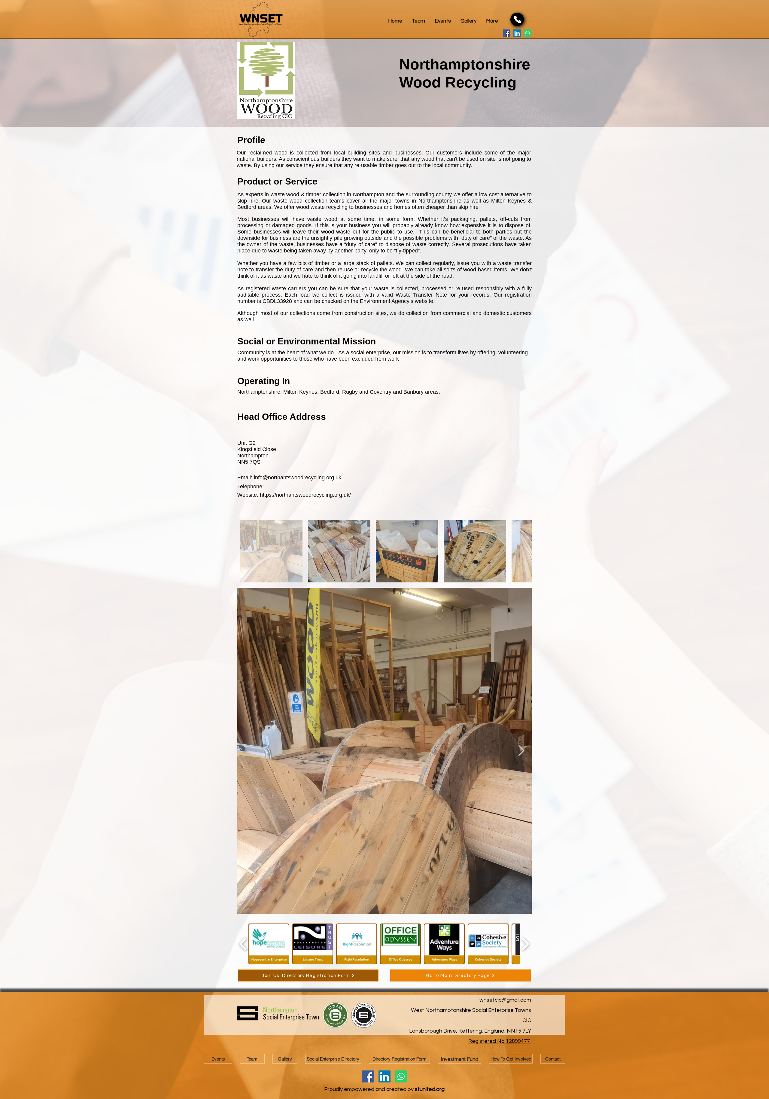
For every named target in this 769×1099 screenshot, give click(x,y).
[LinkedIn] (517, 33)
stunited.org (430, 1089)
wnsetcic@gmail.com (505, 1000)
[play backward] (243, 944)
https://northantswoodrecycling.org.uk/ (305, 495)
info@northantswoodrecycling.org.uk (297, 478)
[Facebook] (506, 33)
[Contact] (517, 19)
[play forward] (525, 944)
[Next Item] (521, 751)
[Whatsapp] (527, 33)
